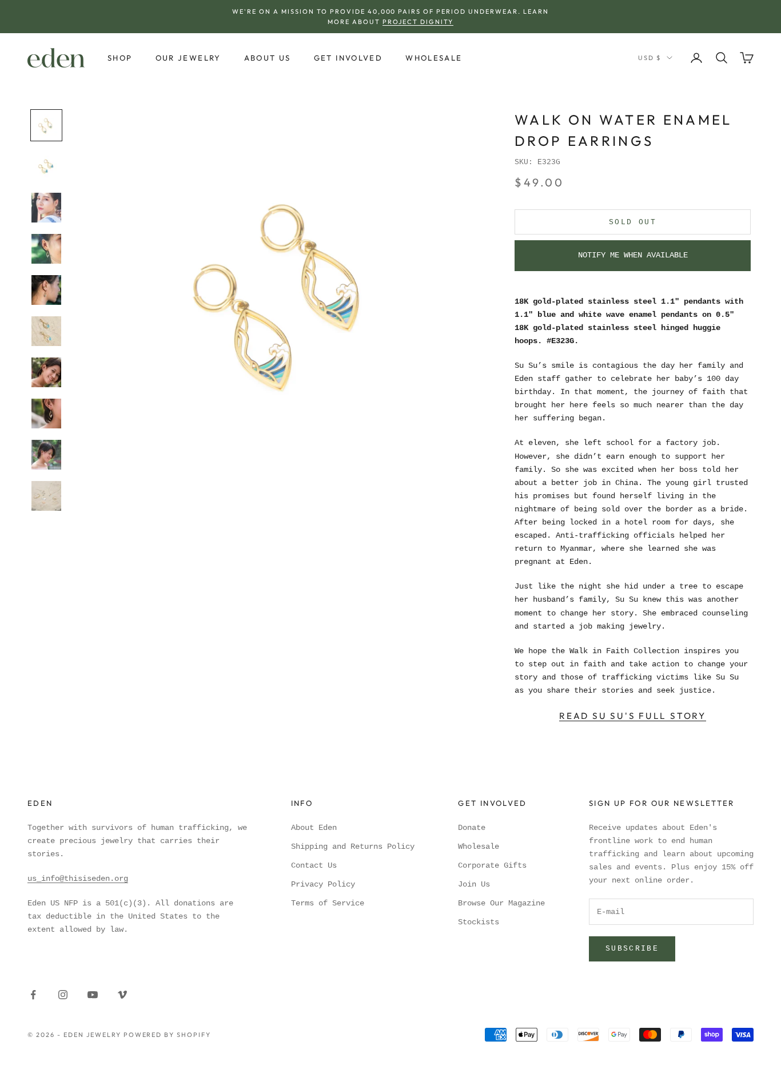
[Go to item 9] (46, 455)
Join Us (474, 884)
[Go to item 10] (46, 496)
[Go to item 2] (46, 166)
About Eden (314, 827)
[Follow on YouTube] (92, 994)
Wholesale (433, 57)
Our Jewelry (188, 57)
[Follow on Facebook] (33, 994)
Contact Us (314, 865)
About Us (267, 57)
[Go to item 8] (46, 414)
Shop (120, 57)
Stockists (478, 922)
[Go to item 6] (46, 331)
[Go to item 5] (46, 290)
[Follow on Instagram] (63, 994)
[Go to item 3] (46, 208)
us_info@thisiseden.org (77, 878)
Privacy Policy (323, 884)
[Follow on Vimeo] (122, 994)
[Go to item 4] (46, 249)
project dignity (417, 22)
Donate (471, 827)
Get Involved (348, 57)
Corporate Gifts (492, 865)
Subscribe (632, 948)
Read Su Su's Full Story (632, 715)
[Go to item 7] (46, 372)
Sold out (632, 222)
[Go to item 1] (46, 125)
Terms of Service (327, 903)
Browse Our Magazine (501, 903)
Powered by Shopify (167, 1035)
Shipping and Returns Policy (353, 846)
